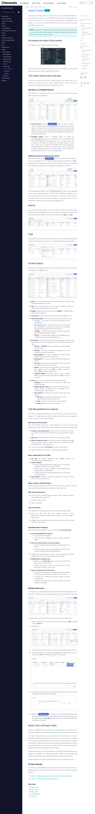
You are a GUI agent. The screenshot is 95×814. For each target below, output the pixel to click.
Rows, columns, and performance (86, 55)
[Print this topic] (84, 83)
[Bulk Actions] (19, 12)
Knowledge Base (24, 3)
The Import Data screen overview (85, 24)
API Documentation (48, 3)
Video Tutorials (36, 3)
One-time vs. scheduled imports (87, 29)
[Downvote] (85, 77)
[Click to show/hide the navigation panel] (23, 410)
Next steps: (84, 68)
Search (81, 38)
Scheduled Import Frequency (86, 60)
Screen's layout (83, 43)
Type (81, 41)
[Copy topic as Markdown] (81, 86)
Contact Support (61, 3)
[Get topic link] (81, 83)
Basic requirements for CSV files (87, 51)
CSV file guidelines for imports (85, 47)
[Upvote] (81, 77)
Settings (27, 6)
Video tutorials (85, 66)
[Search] (92, 3)
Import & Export (33, 6)
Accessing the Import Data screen (86, 20)
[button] (19, 19)
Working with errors (86, 63)
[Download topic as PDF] (88, 83)
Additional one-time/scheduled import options (87, 34)
